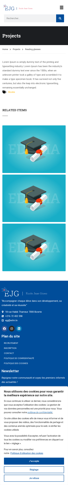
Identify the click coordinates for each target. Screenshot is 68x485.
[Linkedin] (19, 328)
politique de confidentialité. (40, 412)
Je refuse (34, 478)
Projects (16, 49)
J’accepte (34, 461)
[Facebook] (4, 328)
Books (11, 92)
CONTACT (9, 353)
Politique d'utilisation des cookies (26, 453)
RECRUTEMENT (11, 343)
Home (5, 49)
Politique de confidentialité (19, 358)
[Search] (60, 18)
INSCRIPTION (10, 348)
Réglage (34, 469)
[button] (62, 7)
